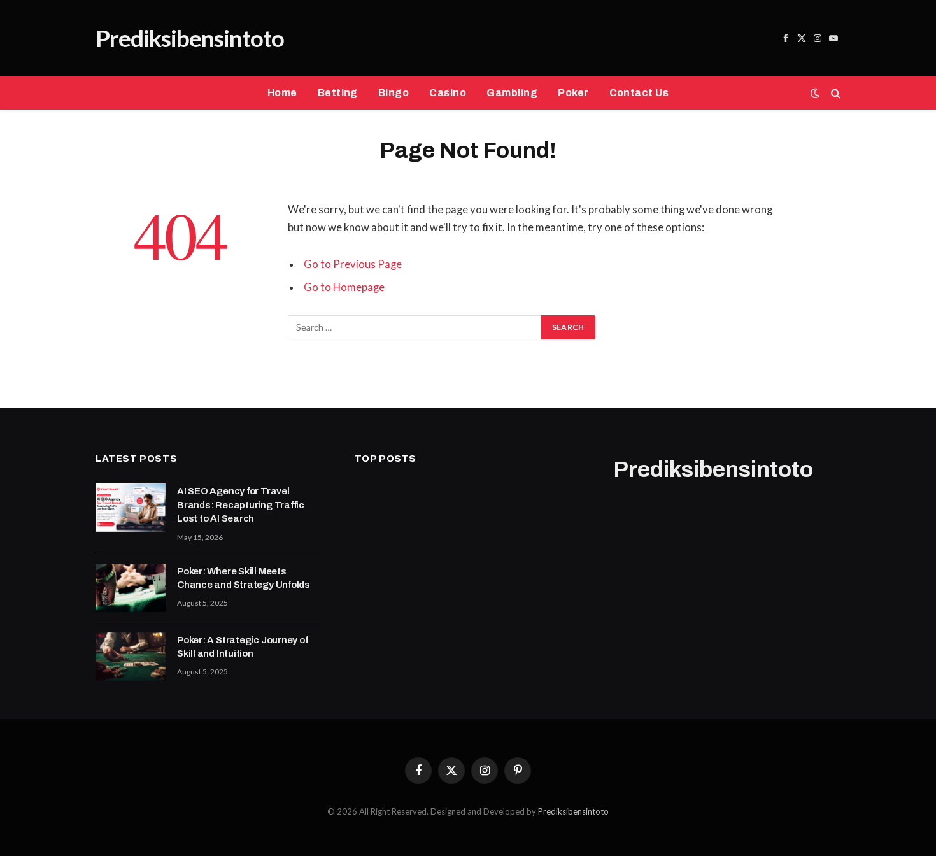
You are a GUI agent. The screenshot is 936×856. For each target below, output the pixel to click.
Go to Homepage (344, 287)
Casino (447, 92)
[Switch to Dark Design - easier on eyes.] (815, 93)
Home (282, 92)
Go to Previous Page (353, 264)
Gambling (511, 92)
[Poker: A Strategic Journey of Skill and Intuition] (131, 656)
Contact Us (639, 92)
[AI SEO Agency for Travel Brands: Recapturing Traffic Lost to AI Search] (131, 507)
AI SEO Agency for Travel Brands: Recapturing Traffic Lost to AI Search (240, 505)
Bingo (393, 92)
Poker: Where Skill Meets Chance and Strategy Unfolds (243, 578)
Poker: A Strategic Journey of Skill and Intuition (242, 647)
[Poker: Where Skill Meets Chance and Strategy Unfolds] (131, 588)
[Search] (834, 93)
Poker (573, 92)
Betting (338, 92)
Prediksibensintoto (573, 811)
